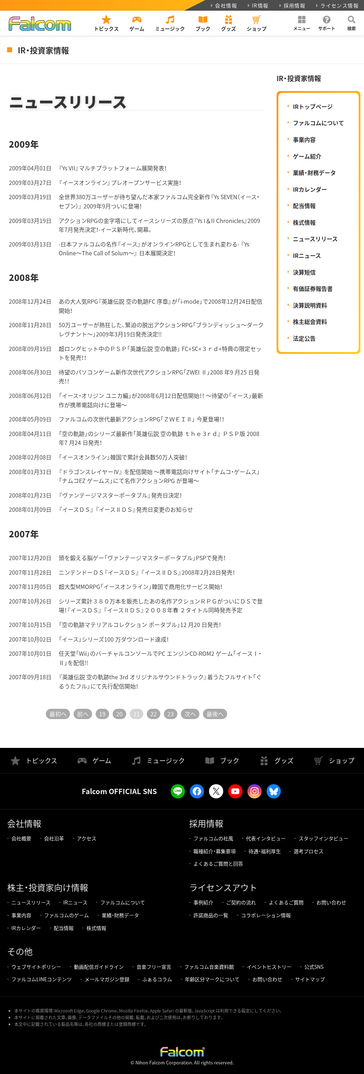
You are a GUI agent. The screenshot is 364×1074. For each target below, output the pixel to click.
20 (119, 713)
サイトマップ (310, 979)
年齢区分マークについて (212, 979)
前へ (83, 713)
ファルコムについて (318, 122)
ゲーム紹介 (307, 156)
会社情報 (226, 5)
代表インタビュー (266, 838)
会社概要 (21, 838)
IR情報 (260, 5)
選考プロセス (308, 851)
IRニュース (307, 255)
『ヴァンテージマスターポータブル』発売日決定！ (120, 495)
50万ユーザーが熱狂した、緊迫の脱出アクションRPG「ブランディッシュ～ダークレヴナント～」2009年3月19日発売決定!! (161, 329)
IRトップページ (313, 106)
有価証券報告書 (313, 288)
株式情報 (304, 222)
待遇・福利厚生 (264, 851)
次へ (190, 713)
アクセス (86, 838)
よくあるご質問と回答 (218, 863)
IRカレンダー (310, 189)
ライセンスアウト (223, 887)
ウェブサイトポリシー (36, 966)
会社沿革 (54, 838)
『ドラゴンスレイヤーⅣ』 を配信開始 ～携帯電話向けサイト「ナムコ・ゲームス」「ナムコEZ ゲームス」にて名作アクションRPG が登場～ (159, 476)
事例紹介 (203, 902)
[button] (301, 23)
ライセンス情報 (339, 5)
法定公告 (304, 338)
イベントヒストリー (269, 966)
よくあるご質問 (286, 902)
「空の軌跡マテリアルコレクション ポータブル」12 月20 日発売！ (140, 624)
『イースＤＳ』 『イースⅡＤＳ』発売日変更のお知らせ (126, 509)
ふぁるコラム (157, 979)
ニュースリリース (315, 238)
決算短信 (304, 272)
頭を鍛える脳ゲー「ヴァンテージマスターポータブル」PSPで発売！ (142, 557)
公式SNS (313, 966)
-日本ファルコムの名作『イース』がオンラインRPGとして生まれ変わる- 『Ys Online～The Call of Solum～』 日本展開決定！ (154, 248)
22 (153, 713)
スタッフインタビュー (323, 838)
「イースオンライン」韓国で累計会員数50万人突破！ (123, 457)
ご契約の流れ (241, 902)
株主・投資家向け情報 (47, 887)
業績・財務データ (314, 172)
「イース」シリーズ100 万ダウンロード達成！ (114, 639)
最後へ (215, 713)
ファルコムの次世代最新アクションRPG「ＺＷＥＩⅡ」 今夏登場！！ (141, 419)
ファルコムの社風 (213, 838)
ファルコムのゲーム (66, 915)
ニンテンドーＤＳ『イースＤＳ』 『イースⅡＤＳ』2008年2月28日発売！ (147, 572)
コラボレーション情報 (266, 915)
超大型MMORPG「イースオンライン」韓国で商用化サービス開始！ (141, 586)
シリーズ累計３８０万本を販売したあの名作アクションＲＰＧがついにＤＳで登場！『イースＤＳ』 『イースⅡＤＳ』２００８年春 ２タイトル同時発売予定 (161, 606)
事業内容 (304, 139)
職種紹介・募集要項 (214, 851)
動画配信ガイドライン (99, 966)
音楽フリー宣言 (153, 966)
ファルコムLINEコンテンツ (41, 979)
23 (170, 713)
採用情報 (295, 5)
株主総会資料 (310, 321)
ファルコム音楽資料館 (209, 966)
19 (102, 713)
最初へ (57, 713)
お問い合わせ (331, 902)
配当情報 (304, 205)
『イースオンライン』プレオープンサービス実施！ (120, 182)
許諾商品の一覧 (210, 915)
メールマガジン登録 (107, 979)
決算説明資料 (310, 305)
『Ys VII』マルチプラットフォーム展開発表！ (113, 168)
